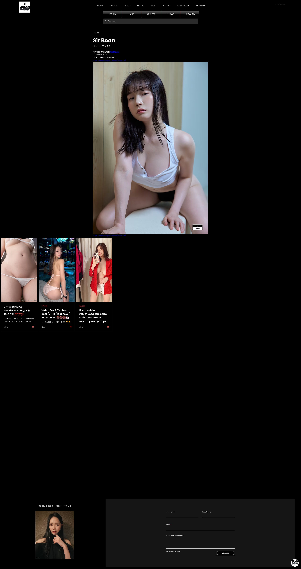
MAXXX (44, 306)
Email (168, 525)
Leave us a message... (175, 535)
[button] (167, 4)
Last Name (206, 512)
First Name (170, 512)
